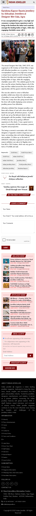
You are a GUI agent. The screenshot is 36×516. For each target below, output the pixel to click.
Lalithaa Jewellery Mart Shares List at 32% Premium (20, 266)
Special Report (7, 454)
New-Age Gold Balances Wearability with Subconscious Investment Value (20, 311)
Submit (5, 247)
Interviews (6, 452)
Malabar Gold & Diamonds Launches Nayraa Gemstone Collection (19, 272)
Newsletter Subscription (9, 475)
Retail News (6, 7)
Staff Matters (6, 449)
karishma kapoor (23, 168)
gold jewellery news (25, 164)
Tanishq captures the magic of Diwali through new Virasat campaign (19, 189)
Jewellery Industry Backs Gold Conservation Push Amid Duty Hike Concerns (20, 305)
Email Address (7, 352)
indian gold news (8, 160)
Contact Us (6, 431)
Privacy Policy (7, 433)
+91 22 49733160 (8, 501)
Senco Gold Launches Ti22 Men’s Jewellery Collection (21, 278)
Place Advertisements (9, 422)
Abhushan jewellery (8, 168)
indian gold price (18, 156)
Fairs (4, 428)
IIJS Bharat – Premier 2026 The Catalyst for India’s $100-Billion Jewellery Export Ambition (20, 299)
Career (5, 425)
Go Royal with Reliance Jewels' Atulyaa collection (21, 177)
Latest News (6, 443)
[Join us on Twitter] (26, 34)
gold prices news (26, 152)
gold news (14, 152)
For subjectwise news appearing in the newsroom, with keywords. (17, 345)
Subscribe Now (10, 368)
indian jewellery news (9, 164)
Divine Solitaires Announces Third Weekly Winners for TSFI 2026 (21, 260)
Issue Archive (7, 460)
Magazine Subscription (9, 470)
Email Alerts (6, 467)
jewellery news (21, 160)
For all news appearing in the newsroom (17, 338)
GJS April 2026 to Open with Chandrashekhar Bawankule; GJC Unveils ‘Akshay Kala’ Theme (21, 317)
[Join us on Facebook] (22, 34)
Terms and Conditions (9, 436)
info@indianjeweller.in (9, 504)
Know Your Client (8, 446)
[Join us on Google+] (11, 483)
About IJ (5, 419)
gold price (6, 156)
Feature (5, 457)
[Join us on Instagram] (16, 483)
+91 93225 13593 (20, 501)
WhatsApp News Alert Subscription (13, 473)
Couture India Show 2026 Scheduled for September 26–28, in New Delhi (21, 323)
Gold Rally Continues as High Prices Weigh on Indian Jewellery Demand (21, 285)
